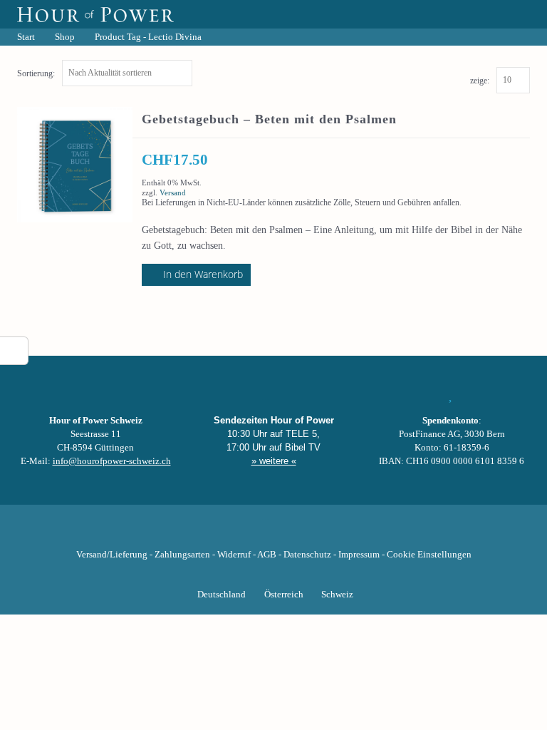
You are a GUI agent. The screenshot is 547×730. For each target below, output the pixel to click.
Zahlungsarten (182, 555)
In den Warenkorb (203, 274)
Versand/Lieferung (111, 555)
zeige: (479, 81)
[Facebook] (201, 532)
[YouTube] (249, 532)
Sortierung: (36, 73)
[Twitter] (225, 532)
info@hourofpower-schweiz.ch (112, 461)
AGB (266, 555)
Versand (173, 192)
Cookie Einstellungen (429, 555)
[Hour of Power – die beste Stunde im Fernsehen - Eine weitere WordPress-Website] (95, 14)
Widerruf (234, 555)
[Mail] (346, 532)
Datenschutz (307, 555)
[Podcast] (322, 532)
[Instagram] (273, 532)
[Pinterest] (297, 532)
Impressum (359, 555)
